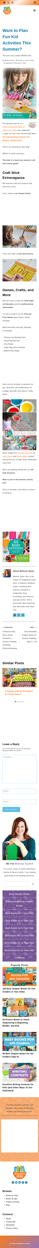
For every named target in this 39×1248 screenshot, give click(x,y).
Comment (7, 757)
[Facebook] (4, 2)
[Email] (23, 1238)
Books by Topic (12, 1195)
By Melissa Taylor (8, 60)
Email (6, 801)
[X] (8, 2)
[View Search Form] (35, 2)
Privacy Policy (12, 1228)
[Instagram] (12, 2)
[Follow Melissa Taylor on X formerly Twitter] (18, 615)
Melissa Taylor (27, 571)
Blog (8, 1205)
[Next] (33, 683)
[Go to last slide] (5, 683)
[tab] (15, 701)
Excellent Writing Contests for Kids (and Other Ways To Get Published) (17, 1087)
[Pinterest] (27, 1238)
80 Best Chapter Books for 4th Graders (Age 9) (17, 1055)
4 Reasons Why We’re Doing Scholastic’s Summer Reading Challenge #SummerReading (9, 638)
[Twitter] (15, 1238)
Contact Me (10, 1222)
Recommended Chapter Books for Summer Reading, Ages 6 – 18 (29, 635)
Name (6, 791)
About (8, 1219)
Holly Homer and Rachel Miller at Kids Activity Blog (13, 127)
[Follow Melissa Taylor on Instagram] (23, 615)
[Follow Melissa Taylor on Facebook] (14, 615)
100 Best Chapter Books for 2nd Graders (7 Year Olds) (18, 990)
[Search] (33, 883)
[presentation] (19, 677)
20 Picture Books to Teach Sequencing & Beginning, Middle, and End (15, 1022)
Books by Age (11, 1199)
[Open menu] (34, 10)
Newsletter (10, 1225)
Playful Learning (12, 1202)
